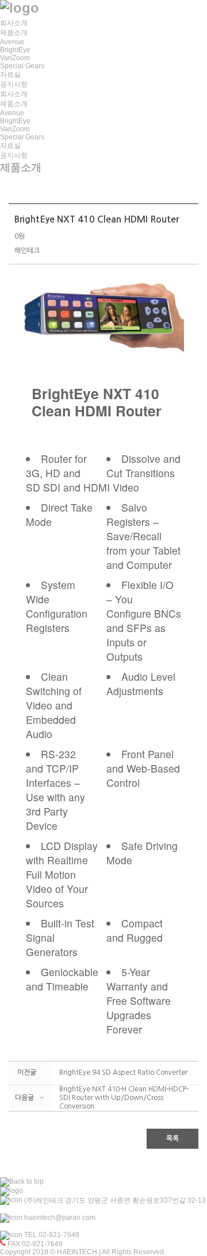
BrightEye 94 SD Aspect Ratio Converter (123, 1072)
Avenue (12, 42)
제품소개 (14, 33)
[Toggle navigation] (1, 17)
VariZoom (15, 58)
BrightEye (15, 50)
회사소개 (14, 23)
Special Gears (22, 66)
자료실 (10, 75)
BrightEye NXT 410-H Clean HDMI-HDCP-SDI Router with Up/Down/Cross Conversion (124, 1098)
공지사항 (14, 84)
